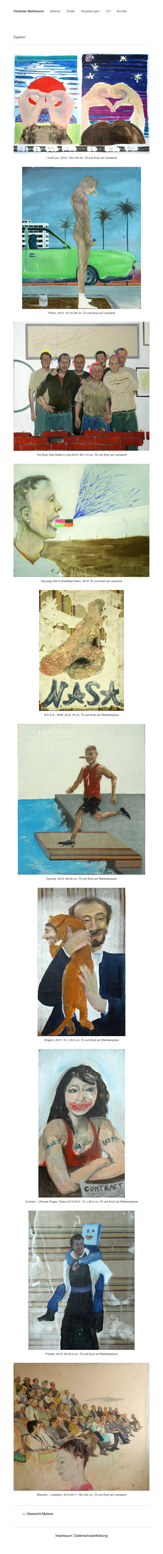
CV (108, 11)
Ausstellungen (90, 11)
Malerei (55, 11)
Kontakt (122, 11)
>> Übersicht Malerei (37, 1513)
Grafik (71, 11)
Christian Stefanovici (29, 11)
